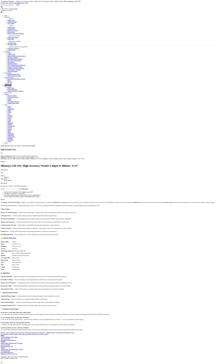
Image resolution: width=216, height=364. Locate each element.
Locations (6, 94)
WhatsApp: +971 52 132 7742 (9, 354)
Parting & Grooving (12, 30)
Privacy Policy (44, 334)
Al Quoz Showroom (12, 97)
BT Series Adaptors (12, 57)
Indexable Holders (12, 63)
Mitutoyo (9, 82)
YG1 (8, 114)
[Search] (18, 5)
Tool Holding (7, 51)
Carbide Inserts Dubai (13, 103)
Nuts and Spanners (12, 71)
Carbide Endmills (12, 22)
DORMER (10, 139)
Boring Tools (10, 32)
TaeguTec (10, 115)
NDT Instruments (8, 92)
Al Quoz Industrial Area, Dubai (9, 337)
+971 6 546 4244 (5, 351)
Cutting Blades (11, 50)
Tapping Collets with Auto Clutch (16, 56)
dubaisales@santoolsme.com (8, 340)
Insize (9, 80)
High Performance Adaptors (14, 59)
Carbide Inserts (11, 29)
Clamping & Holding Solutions (15, 68)
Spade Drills (10, 39)
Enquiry (6, 142)
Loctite (9, 120)
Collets (9, 53)
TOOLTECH (11, 136)
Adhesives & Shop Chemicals (15, 91)
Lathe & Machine (7, 72)
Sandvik (9, 127)
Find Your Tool (8, 83)
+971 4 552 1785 (5, 338)
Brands (5, 104)
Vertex (9, 121)
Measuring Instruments (9, 77)
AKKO (9, 141)
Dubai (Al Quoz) (12, 95)
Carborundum (11, 126)
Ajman (9, 100)
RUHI (9, 132)
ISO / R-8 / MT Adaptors (14, 60)
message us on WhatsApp (63, 332)
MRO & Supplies (8, 86)
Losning (9, 129)
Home (5, 15)
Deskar (9, 118)
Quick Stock (7, 85)
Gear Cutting (10, 23)
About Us (37, 334)
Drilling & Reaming (12, 37)
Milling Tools (11, 20)
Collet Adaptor (11, 54)
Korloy (9, 112)
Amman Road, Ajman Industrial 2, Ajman (12, 349)
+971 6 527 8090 (5, 344)
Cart (33, 145)
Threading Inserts (12, 44)
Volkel (9, 130)
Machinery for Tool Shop (14, 76)
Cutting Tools (7, 16)
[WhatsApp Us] (2, 12)
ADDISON (10, 135)
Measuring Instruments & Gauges (16, 79)
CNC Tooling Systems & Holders (16, 65)
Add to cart (24, 189)
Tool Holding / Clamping (14, 69)
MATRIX (10, 138)
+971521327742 (13, 9)
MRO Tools (10, 88)
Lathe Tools (25, 334)
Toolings (11, 334)
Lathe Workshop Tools (13, 74)
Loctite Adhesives (12, 89)
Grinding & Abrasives (13, 48)
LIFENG (9, 124)
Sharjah (9, 98)
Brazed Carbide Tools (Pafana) (15, 33)
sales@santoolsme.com (7, 346)
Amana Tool (10, 109)
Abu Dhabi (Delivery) (13, 101)
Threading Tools (11, 43)
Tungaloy (9, 117)
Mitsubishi (10, 123)
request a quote (51, 332)
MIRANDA (10, 133)
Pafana (9, 111)
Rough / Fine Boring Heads (14, 66)
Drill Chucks (10, 62)
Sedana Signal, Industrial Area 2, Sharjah (12, 343)
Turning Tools (11, 27)
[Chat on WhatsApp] (4, 362)
